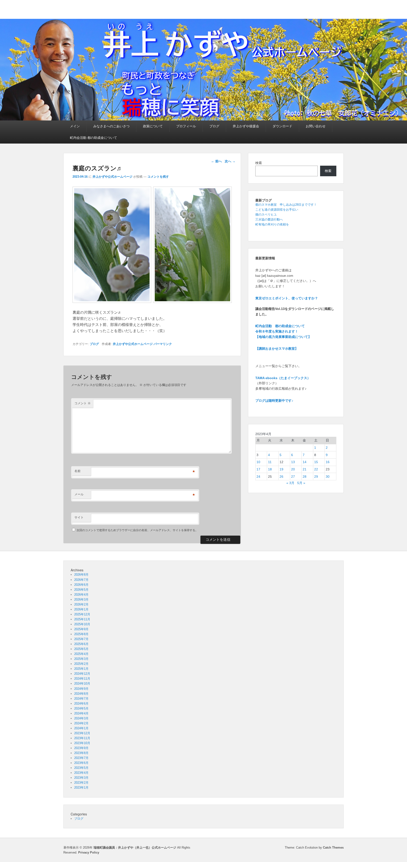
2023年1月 (81, 787)
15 (316, 462)
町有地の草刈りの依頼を (272, 224)
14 (304, 462)
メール (79, 494)
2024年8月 (81, 693)
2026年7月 (81, 579)
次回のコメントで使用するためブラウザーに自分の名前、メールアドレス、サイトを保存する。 (137, 530)
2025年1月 (81, 668)
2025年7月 (81, 639)
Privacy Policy (88, 852)
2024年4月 (81, 713)
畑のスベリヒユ (266, 214)
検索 (258, 163)
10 (258, 462)
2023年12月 (82, 733)
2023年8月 (81, 753)
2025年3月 (81, 659)
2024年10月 (82, 683)
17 (258, 469)
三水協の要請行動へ (269, 219)
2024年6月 (81, 703)
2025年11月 (82, 619)
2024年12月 (82, 673)
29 (316, 476)
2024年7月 (81, 698)
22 (316, 469)
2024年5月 (81, 708)
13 (293, 462)
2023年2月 (81, 782)
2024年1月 (81, 728)
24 (258, 476)
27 (293, 476)
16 (328, 462)
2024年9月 (81, 688)
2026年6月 (81, 584)
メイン (75, 126)
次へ (230, 161)
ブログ (214, 126)
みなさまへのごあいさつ (111, 126)
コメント (82, 403)
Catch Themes (333, 847)
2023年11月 (82, 738)
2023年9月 (81, 748)
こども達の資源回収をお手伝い (276, 209)
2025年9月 (81, 629)
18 (270, 469)
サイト (79, 517)
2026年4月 (81, 594)
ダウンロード (282, 126)
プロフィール (186, 126)
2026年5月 (81, 589)
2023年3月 (81, 777)
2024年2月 (81, 723)
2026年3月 (81, 599)
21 (304, 469)
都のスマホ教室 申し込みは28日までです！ (286, 204)
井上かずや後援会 (246, 126)
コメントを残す (158, 176)
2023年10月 (82, 743)
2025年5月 (81, 649)
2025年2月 (81, 664)
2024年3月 (81, 718)
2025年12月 (82, 614)
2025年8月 (81, 634)
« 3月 (290, 483)
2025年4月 (81, 654)
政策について (153, 126)
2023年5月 (81, 768)
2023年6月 (81, 763)
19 (281, 469)
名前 (77, 471)
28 (304, 476)
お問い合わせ (316, 126)
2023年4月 (81, 772)
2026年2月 (81, 604)
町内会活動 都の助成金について (93, 138)
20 (293, 469)
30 (328, 476)
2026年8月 (81, 574)
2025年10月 (82, 624)
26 (281, 476)
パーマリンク (163, 344)
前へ (216, 161)
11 (270, 462)
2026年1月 (81, 609)
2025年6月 (81, 644)
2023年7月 (81, 758)
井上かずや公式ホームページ (112, 176)
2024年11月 (82, 678)
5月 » (301, 483)
